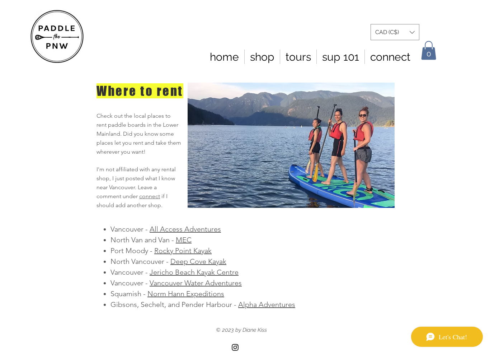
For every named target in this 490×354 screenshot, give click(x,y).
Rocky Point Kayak (183, 250)
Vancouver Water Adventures (196, 283)
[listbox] (395, 32)
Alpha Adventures (266, 304)
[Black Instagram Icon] (235, 347)
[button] (395, 32)
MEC (184, 240)
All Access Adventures (185, 229)
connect (149, 196)
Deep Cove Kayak (198, 261)
